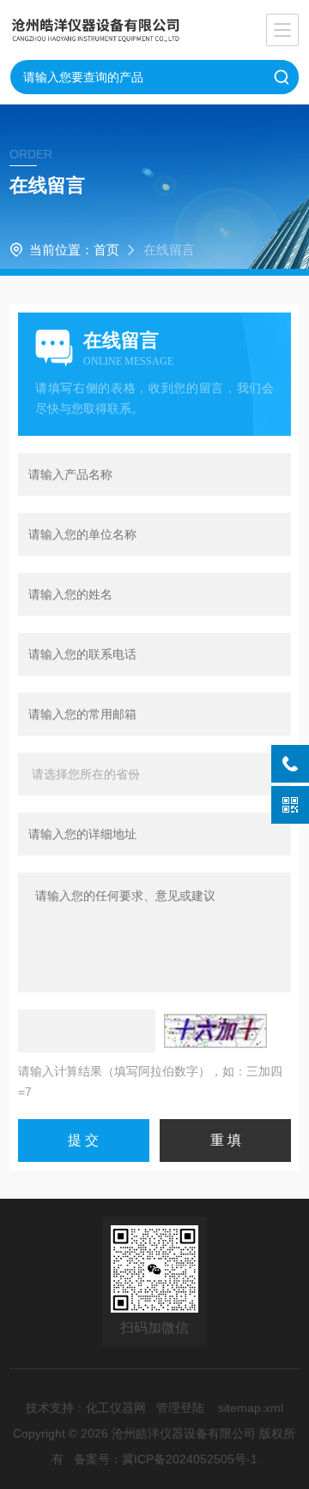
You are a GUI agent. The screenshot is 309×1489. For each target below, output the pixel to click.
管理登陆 (180, 1408)
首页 (106, 249)
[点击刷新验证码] (215, 1031)
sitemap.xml (250, 1408)
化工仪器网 (116, 1408)
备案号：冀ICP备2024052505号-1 (166, 1459)
